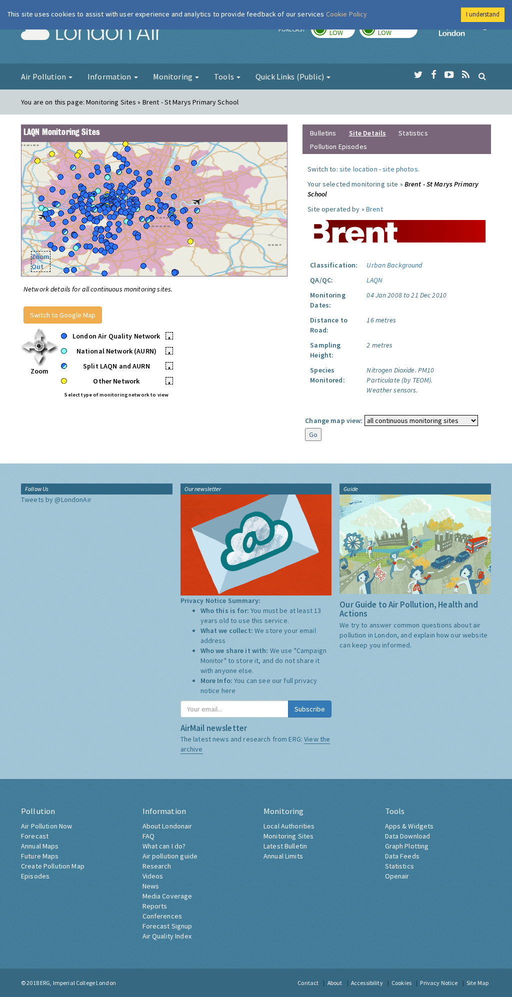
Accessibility (367, 982)
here (229, 690)
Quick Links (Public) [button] (291, 77)
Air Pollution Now (46, 826)
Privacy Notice (439, 982)
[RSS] (466, 75)
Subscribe (309, 709)
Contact (308, 982)
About (335, 982)
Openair (397, 876)
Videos (153, 876)
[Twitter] (418, 75)
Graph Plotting (407, 846)
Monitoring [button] (173, 77)
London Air (91, 33)
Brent (374, 209)
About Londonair (167, 826)
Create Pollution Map (52, 866)
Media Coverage (167, 896)
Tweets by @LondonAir (56, 499)
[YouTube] (449, 75)
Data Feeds (402, 856)
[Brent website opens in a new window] (397, 227)
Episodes (35, 876)
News (151, 886)
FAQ (148, 836)
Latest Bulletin (285, 846)
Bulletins (323, 133)
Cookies (402, 982)
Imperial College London (465, 33)
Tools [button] (225, 77)
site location (359, 169)
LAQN (374, 280)
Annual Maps (40, 846)
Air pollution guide (170, 856)
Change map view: (333, 420)
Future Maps (40, 856)
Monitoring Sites (289, 836)
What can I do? (164, 846)
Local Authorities (289, 826)
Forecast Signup (167, 926)
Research (157, 866)
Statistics (413, 133)
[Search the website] (482, 76)
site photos (400, 169)
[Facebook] (433, 75)
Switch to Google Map (63, 315)
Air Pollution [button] (44, 77)
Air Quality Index (167, 936)
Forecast (34, 836)
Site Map (477, 982)
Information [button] (110, 77)
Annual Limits (283, 856)
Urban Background (394, 265)
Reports (155, 906)
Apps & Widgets (409, 826)
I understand (483, 14)
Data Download (407, 836)
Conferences (162, 916)
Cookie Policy (347, 14)
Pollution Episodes (338, 146)
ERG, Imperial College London (78, 982)
